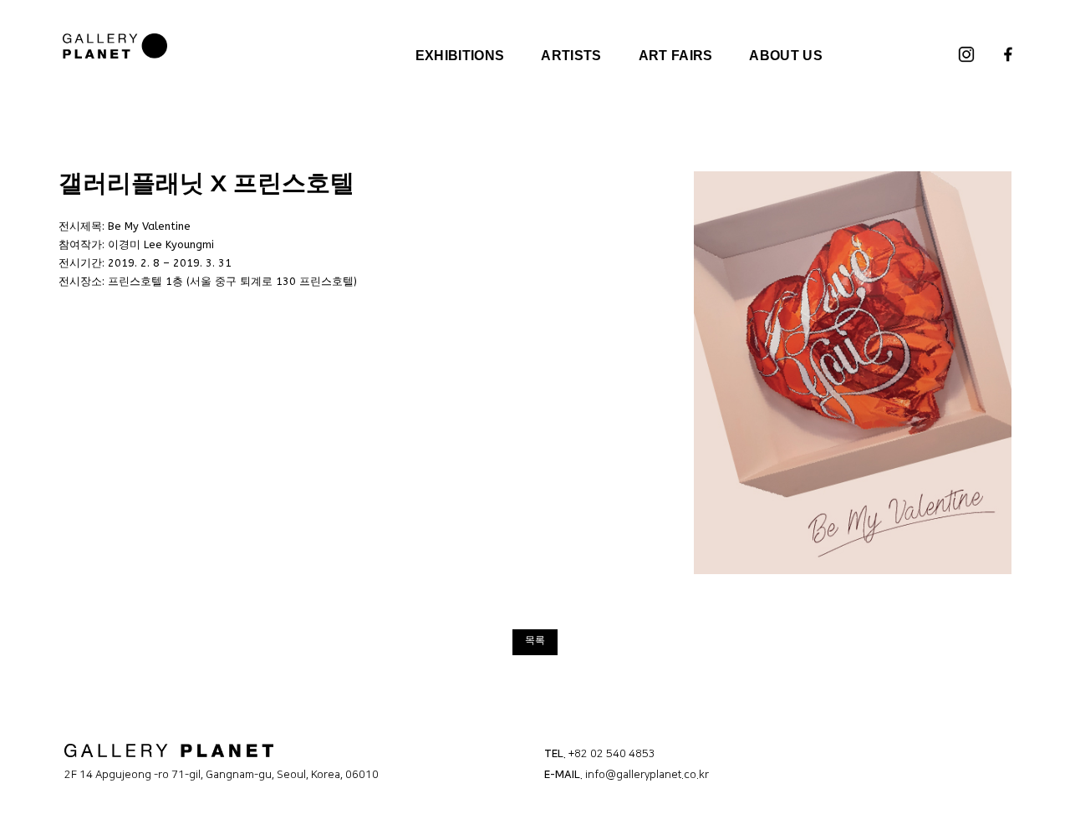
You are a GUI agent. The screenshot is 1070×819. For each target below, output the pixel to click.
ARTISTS (571, 55)
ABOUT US (786, 55)
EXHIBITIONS (460, 55)
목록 (535, 640)
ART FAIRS (676, 55)
